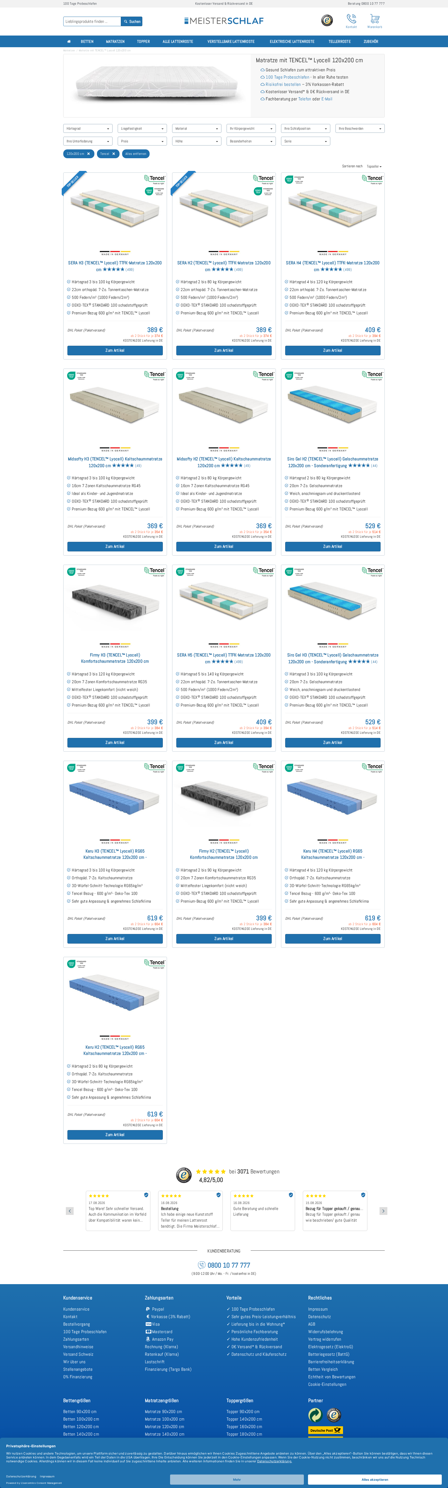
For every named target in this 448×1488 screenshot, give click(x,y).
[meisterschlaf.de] (224, 17)
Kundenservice (76, 1309)
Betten (87, 41)
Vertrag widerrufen (324, 1339)
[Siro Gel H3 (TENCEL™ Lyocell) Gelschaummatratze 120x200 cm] (332, 601)
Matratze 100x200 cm (165, 1419)
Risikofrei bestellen (283, 84)
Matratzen (115, 41)
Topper (143, 41)
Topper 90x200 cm (243, 1411)
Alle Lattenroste (178, 41)
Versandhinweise (78, 1346)
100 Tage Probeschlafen (287, 77)
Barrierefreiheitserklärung (331, 1362)
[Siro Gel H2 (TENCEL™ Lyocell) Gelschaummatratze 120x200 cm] (332, 405)
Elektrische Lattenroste (292, 41)
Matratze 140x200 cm (165, 1434)
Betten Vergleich (323, 1369)
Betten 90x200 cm (80, 1411)
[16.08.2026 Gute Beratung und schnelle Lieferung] (190, 1192)
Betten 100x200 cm (81, 1419)
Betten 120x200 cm (81, 1426)
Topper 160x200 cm (244, 1426)
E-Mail (327, 99)
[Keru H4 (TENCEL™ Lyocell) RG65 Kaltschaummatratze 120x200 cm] (332, 797)
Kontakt (70, 1316)
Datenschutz (319, 1316)
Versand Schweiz (78, 1354)
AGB (311, 1324)
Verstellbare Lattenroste (231, 41)
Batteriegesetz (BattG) (329, 1354)
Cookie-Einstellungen (327, 1384)
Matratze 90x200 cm (163, 1411)
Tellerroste (340, 41)
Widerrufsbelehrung (325, 1331)
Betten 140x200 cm (81, 1434)
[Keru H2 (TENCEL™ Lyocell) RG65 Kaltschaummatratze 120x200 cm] (115, 993)
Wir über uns (74, 1362)
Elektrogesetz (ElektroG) (330, 1346)
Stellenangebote (78, 1369)
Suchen (135, 21)
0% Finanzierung (78, 1377)
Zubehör (371, 41)
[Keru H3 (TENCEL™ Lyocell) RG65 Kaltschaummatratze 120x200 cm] (115, 797)
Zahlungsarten (76, 1339)
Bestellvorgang (76, 1324)
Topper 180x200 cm (244, 1434)
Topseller (373, 166)
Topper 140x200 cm (244, 1419)
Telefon (304, 99)
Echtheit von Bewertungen (331, 1377)
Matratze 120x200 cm (164, 1426)
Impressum (318, 1309)
